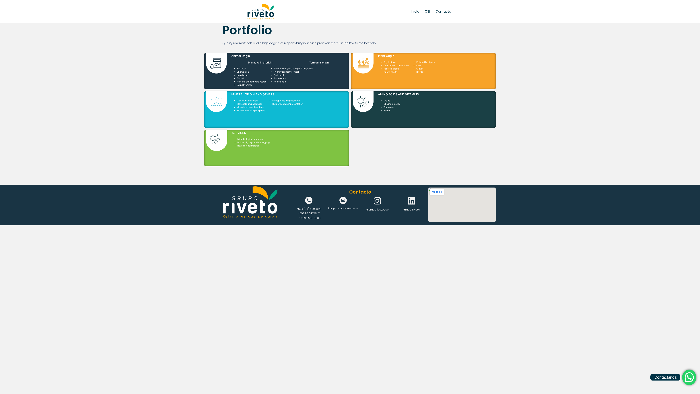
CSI (427, 11)
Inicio (415, 11)
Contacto (443, 11)
